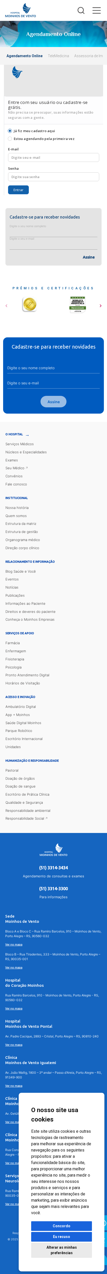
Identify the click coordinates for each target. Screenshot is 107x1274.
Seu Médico (14, 468)
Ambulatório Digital (20, 706)
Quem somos (16, 516)
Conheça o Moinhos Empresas (30, 619)
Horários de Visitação (22, 683)
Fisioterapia (14, 659)
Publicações (15, 595)
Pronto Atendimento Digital (27, 675)
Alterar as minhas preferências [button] (61, 1250)
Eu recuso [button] (61, 1237)
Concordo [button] (61, 1226)
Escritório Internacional (24, 739)
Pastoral (11, 770)
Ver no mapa (13, 944)
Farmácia (12, 643)
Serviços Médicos (19, 444)
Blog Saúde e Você (20, 571)
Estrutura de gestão (21, 532)
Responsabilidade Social (24, 818)
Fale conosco (16, 484)
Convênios (14, 476)
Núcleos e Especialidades (26, 452)
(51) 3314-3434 (53, 867)
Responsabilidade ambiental (27, 810)
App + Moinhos (17, 715)
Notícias (11, 587)
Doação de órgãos (20, 778)
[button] (6, 304)
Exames (11, 460)
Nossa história (17, 508)
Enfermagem (15, 651)
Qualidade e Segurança (24, 802)
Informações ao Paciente (25, 603)
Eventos (12, 579)
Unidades (13, 747)
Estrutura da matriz (20, 523)
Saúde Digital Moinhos (23, 723)
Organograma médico (22, 540)
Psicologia (13, 667)
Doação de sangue (20, 786)
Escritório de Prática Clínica (27, 794)
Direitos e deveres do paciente (30, 611)
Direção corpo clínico (22, 548)
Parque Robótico (18, 731)
